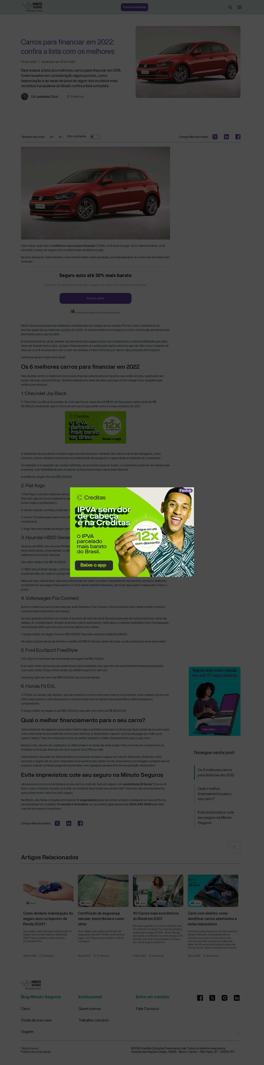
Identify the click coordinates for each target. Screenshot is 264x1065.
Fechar (186, 490)
